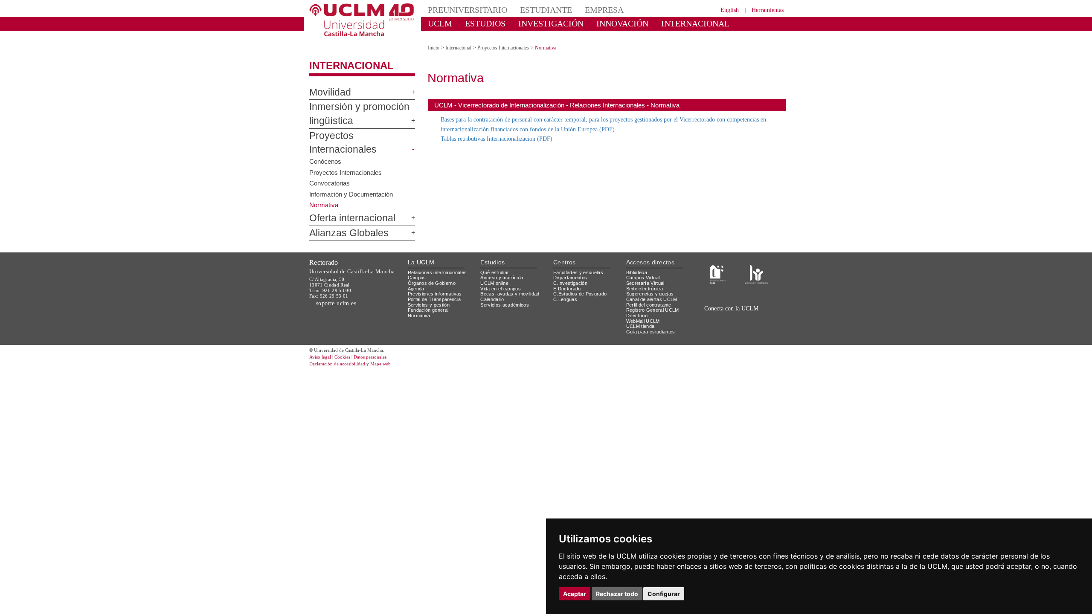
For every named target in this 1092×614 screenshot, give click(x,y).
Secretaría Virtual (647, 261)
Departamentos (572, 256)
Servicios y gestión (430, 283)
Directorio (638, 294)
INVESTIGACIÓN (535, 23)
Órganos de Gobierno (434, 261)
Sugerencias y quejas (651, 272)
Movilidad (326, 84)
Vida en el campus (502, 267)
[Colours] (756, 253)
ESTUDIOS (478, 23)
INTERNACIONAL (659, 23)
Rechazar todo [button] (617, 593)
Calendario (493, 278)
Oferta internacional (345, 197)
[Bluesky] (743, 297)
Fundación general (430, 288)
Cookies (348, 336)
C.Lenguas (565, 278)
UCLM (437, 23)
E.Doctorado (568, 267)
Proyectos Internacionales (356, 128)
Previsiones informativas (438, 272)
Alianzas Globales (341, 212)
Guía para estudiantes (652, 310)
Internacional (344, 58)
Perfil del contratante (652, 283)
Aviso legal (321, 336)
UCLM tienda (641, 304)
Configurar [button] (664, 593)
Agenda (417, 267)
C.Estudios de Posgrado (581, 272)
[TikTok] (713, 297)
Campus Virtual (644, 256)
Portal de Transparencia (437, 278)
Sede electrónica (646, 267)
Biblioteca (638, 251)
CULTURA (716, 23)
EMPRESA (583, 9)
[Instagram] (701, 297)
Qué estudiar (496, 251)
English (722, 10)
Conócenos (325, 140)
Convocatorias (330, 161)
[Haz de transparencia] (718, 253)
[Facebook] (733, 297)
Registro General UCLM (654, 288)
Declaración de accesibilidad (342, 342)
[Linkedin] (750, 297)
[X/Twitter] (724, 297)
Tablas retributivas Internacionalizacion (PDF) (504, 131)
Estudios (492, 241)
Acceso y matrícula (503, 256)
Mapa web (391, 342)
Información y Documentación (352, 172)
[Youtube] (761, 297)
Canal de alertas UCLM (653, 278)
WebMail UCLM (644, 299)
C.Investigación (571, 261)
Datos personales (381, 336)
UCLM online (495, 261)
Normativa (420, 294)
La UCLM (421, 241)
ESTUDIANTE (530, 9)
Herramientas (765, 10)
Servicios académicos (506, 283)
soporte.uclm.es (339, 282)
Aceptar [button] (574, 593)
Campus (417, 256)
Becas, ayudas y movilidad (511, 272)
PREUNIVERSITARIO (462, 9)
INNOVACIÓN (596, 23)
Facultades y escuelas (579, 251)
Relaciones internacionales (440, 251)
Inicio (434, 40)
